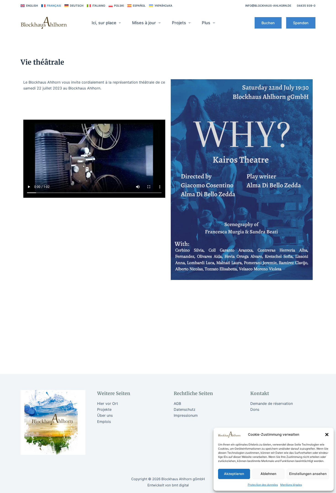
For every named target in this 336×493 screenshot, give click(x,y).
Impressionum (186, 415)
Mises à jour (144, 22)
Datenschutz (184, 409)
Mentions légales (291, 484)
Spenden (301, 23)
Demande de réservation (271, 403)
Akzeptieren (234, 474)
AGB (177, 403)
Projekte (104, 409)
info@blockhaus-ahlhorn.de (268, 5)
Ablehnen (268, 474)
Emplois (104, 421)
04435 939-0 (306, 5)
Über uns (105, 415)
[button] (327, 434)
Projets (179, 22)
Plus (206, 22)
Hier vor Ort (107, 403)
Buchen (268, 23)
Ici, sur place (104, 22)
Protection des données (263, 484)
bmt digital (180, 485)
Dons (254, 409)
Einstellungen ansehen (308, 474)
